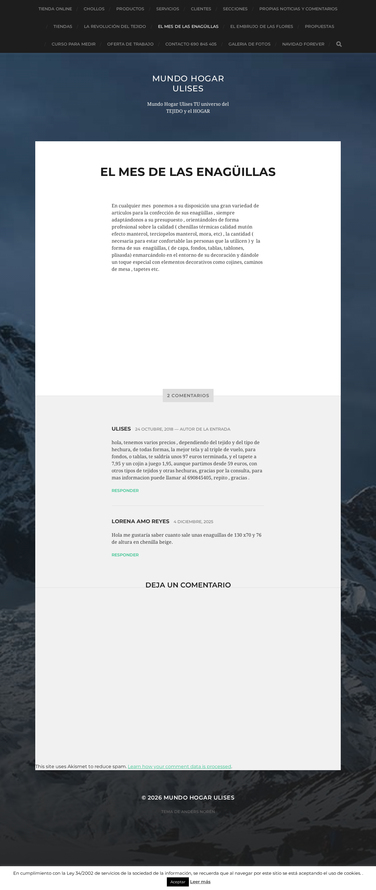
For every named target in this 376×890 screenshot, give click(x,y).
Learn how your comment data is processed (179, 766)
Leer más (200, 881)
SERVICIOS (167, 8)
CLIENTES (201, 8)
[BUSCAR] (339, 44)
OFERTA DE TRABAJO (130, 44)
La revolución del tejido (115, 26)
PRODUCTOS (130, 8)
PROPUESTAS (319, 26)
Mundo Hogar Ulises (188, 83)
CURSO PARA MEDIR (73, 44)
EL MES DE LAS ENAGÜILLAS (188, 26)
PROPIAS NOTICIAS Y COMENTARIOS (298, 8)
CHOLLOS (94, 8)
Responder (125, 490)
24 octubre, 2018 (154, 429)
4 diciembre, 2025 (193, 521)
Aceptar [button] (177, 881)
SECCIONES (235, 8)
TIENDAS (62, 26)
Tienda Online (55, 8)
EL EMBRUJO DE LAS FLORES (261, 26)
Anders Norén (198, 811)
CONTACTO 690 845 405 (191, 44)
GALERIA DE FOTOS (250, 44)
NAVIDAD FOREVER (303, 44)
